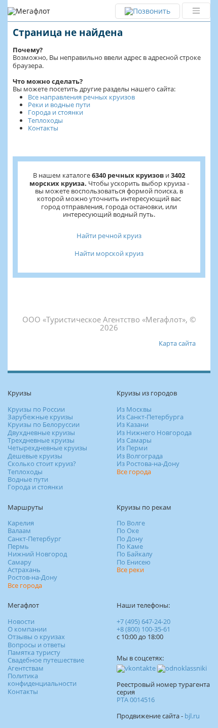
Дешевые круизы (35, 455)
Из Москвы (134, 409)
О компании (27, 629)
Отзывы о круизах (36, 636)
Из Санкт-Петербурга (150, 416)
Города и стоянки (55, 112)
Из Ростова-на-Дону (148, 463)
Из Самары (134, 440)
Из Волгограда (140, 455)
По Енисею (134, 562)
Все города (134, 471)
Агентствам (26, 668)
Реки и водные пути (59, 104)
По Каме (130, 546)
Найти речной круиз (109, 235)
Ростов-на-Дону (32, 577)
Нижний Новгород (37, 553)
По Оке (128, 530)
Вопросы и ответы (36, 644)
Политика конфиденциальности (42, 679)
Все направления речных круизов (81, 97)
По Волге (131, 522)
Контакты (43, 128)
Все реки (130, 569)
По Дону (130, 538)
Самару (19, 562)
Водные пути (28, 479)
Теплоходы (45, 120)
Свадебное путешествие (46, 660)
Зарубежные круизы (40, 416)
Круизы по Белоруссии (44, 424)
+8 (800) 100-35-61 (143, 629)
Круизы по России (36, 409)
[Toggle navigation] (196, 11)
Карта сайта (177, 343)
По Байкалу (135, 553)
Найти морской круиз (109, 253)
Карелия (21, 522)
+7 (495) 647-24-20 (143, 621)
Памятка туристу (34, 652)
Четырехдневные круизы (47, 447)
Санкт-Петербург (34, 538)
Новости (21, 621)
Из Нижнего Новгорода (154, 432)
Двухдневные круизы (41, 432)
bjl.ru (192, 715)
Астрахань (24, 569)
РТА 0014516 (136, 699)
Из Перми (132, 447)
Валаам (19, 530)
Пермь (18, 546)
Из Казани (133, 424)
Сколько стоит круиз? (42, 463)
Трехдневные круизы (41, 440)
